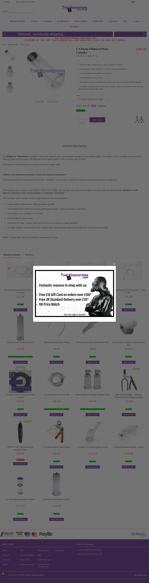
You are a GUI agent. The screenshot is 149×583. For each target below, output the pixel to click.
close (114, 264)
